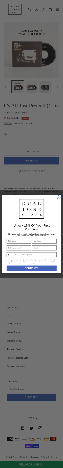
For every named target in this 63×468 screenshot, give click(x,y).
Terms (36, 263)
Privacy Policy (31, 263)
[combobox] (10, 254)
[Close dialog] (58, 197)
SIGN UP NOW (31, 268)
